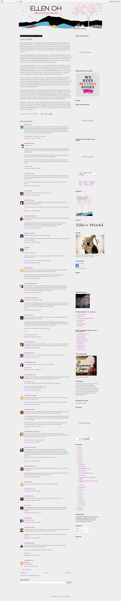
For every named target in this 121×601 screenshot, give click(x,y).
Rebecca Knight (28, 466)
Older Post (68, 573)
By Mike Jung (80, 347)
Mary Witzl (27, 268)
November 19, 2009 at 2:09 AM (32, 390)
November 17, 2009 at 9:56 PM (32, 211)
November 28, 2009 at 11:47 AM (32, 513)
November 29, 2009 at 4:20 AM (32, 522)
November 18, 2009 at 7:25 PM (32, 357)
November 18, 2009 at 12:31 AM (32, 228)
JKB (25, 247)
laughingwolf (27, 353)
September (82, 487)
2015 (78, 449)
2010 (78, 460)
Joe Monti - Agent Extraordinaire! (85, 318)
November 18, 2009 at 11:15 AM (32, 310)
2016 (78, 447)
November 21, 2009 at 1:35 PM (32, 491)
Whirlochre (27, 315)
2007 (78, 510)
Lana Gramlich (28, 342)
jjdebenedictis (28, 143)
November (81, 466)
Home (46, 573)
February (81, 502)
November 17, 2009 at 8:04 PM (32, 168)
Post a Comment (26, 569)
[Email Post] (41, 113)
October (81, 485)
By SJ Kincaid (80, 349)
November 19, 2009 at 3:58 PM (32, 442)
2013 (78, 453)
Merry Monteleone (29, 216)
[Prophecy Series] (77, 267)
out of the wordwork (29, 297)
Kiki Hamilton (27, 543)
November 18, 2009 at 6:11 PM (32, 347)
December (81, 464)
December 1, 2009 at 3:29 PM (32, 555)
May (80, 496)
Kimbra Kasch (28, 233)
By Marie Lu (80, 343)
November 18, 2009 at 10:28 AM (32, 292)
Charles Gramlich (29, 283)
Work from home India (30, 488)
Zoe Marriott (80, 326)
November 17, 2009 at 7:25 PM (32, 138)
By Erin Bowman (81, 338)
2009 (78, 462)
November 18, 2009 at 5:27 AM (32, 278)
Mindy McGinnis (81, 324)
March (80, 500)
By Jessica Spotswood (83, 340)
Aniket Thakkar (28, 374)
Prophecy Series (79, 263)
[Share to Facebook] (50, 114)
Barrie (26, 505)
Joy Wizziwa (27, 496)
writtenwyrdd (27, 409)
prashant (26, 482)
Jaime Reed (80, 316)
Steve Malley (27, 527)
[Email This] (44, 114)
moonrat (26, 191)
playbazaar (27, 560)
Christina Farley (28, 395)
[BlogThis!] (46, 114)
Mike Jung (79, 322)
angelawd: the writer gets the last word (34, 440)
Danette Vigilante (81, 314)
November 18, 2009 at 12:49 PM (32, 337)
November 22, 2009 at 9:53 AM (32, 500)
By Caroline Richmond (83, 334)
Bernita (26, 518)
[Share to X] (48, 114)
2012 (78, 456)
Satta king (26, 562)
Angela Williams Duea (30, 431)
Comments (81, 531)
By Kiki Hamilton (81, 341)
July (80, 491)
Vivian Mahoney (28, 362)
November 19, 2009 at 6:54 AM (32, 404)
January (81, 505)
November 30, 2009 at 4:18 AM (32, 538)
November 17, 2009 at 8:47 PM (32, 195)
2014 (78, 451)
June (80, 494)
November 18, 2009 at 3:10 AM (32, 262)
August (81, 489)
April (80, 498)
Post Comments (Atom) (33, 575)
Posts (79, 528)
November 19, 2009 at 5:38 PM (32, 476)
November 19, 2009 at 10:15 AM (32, 426)
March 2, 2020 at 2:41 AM (30, 566)
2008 (78, 507)
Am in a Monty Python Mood (85, 473)
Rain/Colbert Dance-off (84, 468)
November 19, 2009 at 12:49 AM (32, 369)
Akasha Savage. (28, 447)
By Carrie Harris (81, 336)
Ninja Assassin (82, 470)
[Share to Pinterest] (52, 114)
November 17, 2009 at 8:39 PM (32, 185)
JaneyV (26, 124)
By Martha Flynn (81, 345)
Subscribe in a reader (81, 403)
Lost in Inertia (81, 475)
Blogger (67, 596)
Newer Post (23, 573)
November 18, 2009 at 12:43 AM (32, 242)
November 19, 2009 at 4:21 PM (32, 461)
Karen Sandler (81, 320)
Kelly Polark (27, 200)
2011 (78, 458)
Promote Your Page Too (81, 268)
